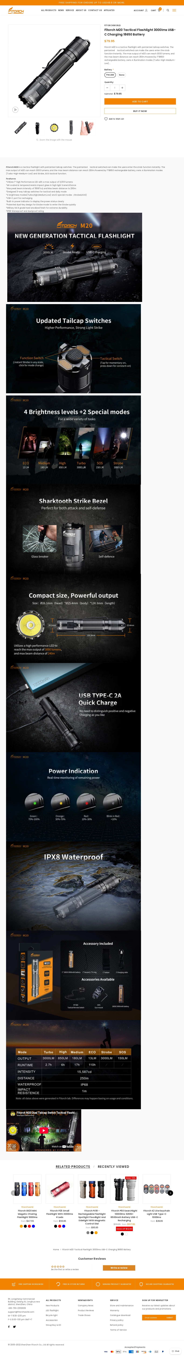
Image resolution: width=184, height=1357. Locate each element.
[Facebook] (8, 1327)
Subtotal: (108, 93)
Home (56, 1249)
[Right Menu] (174, 10)
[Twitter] (14, 1327)
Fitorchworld (112, 25)
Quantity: (109, 82)
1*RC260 (110, 75)
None (121, 75)
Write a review (119, 1267)
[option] (54, 71)
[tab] (72, 1167)
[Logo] (20, 10)
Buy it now (140, 111)
